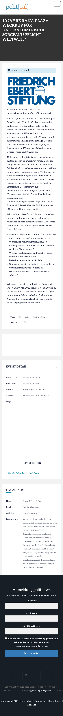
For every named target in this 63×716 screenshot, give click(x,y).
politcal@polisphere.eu (42, 690)
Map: (8, 402)
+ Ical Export (34, 473)
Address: (10, 395)
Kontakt (31, 704)
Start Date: (11, 377)
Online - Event (39, 317)
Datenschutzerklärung (32, 638)
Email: (9, 507)
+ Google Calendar (15, 473)
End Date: (11, 383)
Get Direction (32, 463)
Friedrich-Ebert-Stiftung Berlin (35, 390)
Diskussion (24, 317)
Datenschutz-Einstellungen (48, 701)
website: (10, 513)
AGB (15, 701)
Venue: (9, 389)
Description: (12, 519)
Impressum (6, 701)
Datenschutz (26, 701)
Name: (9, 501)
